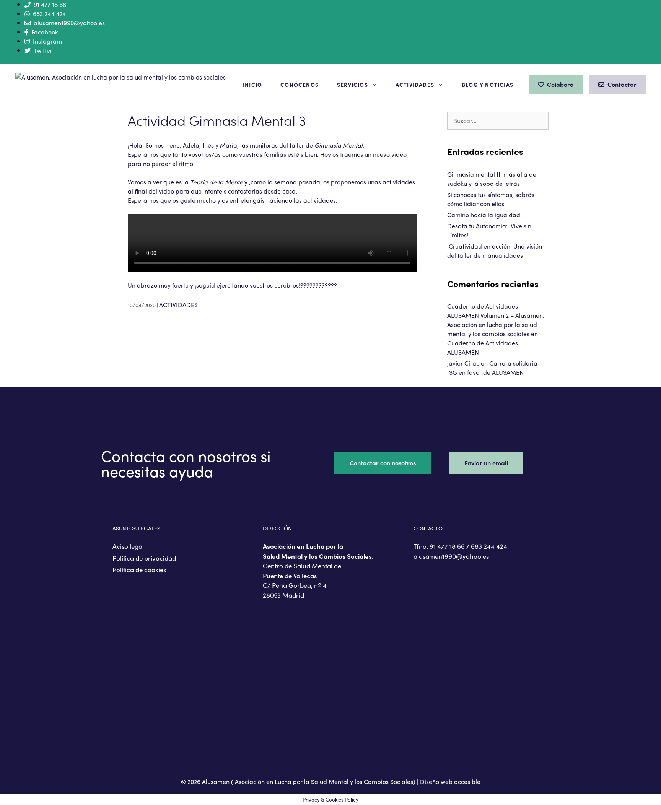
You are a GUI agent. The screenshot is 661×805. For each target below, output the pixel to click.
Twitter (43, 50)
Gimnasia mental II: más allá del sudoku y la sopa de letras (492, 179)
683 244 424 (49, 13)
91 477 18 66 (50, 4)
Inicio (252, 84)
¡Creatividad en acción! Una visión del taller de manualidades (494, 251)
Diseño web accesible (450, 781)
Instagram (47, 41)
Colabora (560, 84)
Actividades (415, 84)
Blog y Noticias (487, 84)
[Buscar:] (498, 120)
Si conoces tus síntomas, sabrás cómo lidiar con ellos (490, 199)
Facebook (44, 32)
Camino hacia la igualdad (483, 214)
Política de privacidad (144, 558)
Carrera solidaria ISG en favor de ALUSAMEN (492, 368)
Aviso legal (128, 546)
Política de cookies (139, 569)
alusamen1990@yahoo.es (69, 22)
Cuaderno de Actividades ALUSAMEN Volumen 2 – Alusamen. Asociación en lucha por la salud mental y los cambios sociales (495, 320)
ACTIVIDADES (178, 304)
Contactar (622, 84)
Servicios (352, 84)
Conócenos (299, 84)
